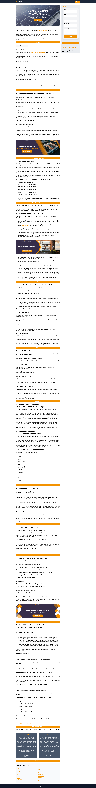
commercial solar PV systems (42, 30)
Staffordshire (19, 779)
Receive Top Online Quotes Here (38, 202)
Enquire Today (38, 621)
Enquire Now (38, 347)
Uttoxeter (40, 771)
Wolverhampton (33, 723)
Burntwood (19, 774)
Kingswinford (18, 723)
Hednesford (19, 773)
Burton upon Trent (41, 772)
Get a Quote (37, 20)
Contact (77, 1)
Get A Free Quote (38, 760)
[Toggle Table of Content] (26, 46)
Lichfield (18, 776)
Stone (39, 769)
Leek (39, 780)
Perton (25, 723)
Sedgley (22, 723)
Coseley (28, 723)
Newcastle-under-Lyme (42, 774)
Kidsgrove (40, 777)
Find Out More (38, 281)
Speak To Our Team (38, 401)
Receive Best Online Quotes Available (38, 158)
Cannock (18, 771)
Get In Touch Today (38, 42)
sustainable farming (25, 225)
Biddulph (40, 779)
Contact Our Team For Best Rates (38, 89)
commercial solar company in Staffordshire (37, 52)
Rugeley (18, 781)
